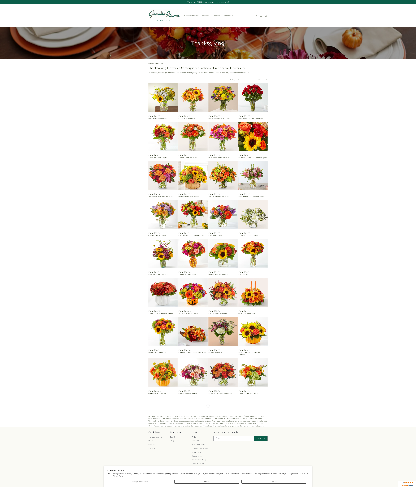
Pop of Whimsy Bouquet (158, 274)
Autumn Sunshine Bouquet (249, 393)
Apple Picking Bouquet (157, 158)
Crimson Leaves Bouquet (158, 432)
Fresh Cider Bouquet (216, 432)
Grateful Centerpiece (246, 313)
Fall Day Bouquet (245, 274)
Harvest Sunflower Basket (189, 197)
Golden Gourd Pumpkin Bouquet (251, 432)
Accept (207, 482)
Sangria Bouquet (215, 236)
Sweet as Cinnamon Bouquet (220, 393)
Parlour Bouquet (215, 353)
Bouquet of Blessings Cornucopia (192, 353)
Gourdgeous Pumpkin (157, 393)
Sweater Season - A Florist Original (252, 158)
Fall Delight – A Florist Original (191, 236)
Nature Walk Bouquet (157, 353)
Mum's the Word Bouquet (219, 158)
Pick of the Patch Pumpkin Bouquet (249, 353)
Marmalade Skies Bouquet (219, 119)
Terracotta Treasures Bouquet (160, 197)
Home (150, 63)
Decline (274, 482)
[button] (206, 15)
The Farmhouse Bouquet (218, 197)
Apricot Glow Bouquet (187, 158)
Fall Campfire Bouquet (217, 313)
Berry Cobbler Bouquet (187, 393)
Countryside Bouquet (157, 236)
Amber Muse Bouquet (187, 274)
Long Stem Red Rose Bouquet (250, 119)
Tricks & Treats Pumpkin (188, 313)
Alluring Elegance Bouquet (249, 236)
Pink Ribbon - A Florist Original (251, 197)
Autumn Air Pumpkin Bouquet (160, 313)
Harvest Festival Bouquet (218, 274)
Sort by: (233, 80)
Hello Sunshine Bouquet (158, 119)
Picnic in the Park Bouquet (189, 432)
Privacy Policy (118, 476)
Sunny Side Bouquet (186, 119)
